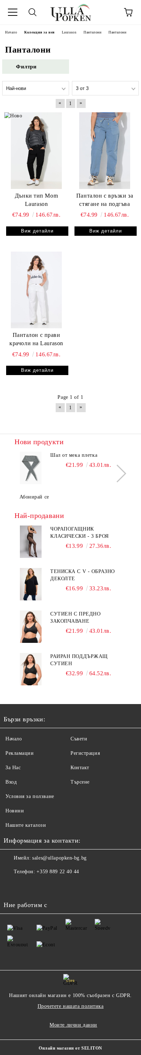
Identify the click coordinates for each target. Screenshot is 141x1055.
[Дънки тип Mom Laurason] (36, 150)
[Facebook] (13, 886)
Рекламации (19, 753)
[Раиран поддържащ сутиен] (30, 669)
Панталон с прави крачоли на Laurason (36, 339)
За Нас (13, 767)
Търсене (80, 782)
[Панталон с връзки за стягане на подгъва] (105, 150)
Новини (14, 810)
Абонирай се (34, 497)
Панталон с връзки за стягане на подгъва (104, 200)
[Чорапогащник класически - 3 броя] (30, 542)
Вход (11, 782)
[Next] (117, 473)
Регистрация (85, 753)
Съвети (78, 738)
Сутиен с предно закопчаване (75, 617)
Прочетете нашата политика (71, 1006)
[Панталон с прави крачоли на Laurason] (36, 290)
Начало (13, 738)
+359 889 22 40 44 (58, 871)
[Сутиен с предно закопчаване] (30, 626)
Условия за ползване (29, 796)
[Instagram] (29, 886)
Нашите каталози (25, 825)
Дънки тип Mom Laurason (36, 200)
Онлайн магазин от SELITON (70, 1048)
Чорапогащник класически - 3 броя (79, 532)
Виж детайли (37, 231)
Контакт (79, 767)
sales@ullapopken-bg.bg (59, 858)
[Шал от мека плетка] (30, 468)
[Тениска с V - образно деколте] (30, 584)
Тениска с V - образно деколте (82, 575)
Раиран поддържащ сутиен (79, 660)
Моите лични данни (73, 1025)
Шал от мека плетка (73, 455)
